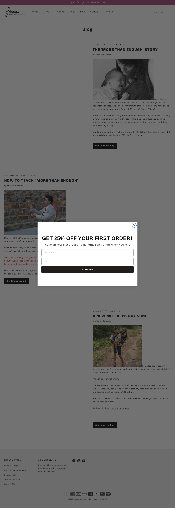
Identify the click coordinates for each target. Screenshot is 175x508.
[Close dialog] (134, 225)
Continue (87, 269)
